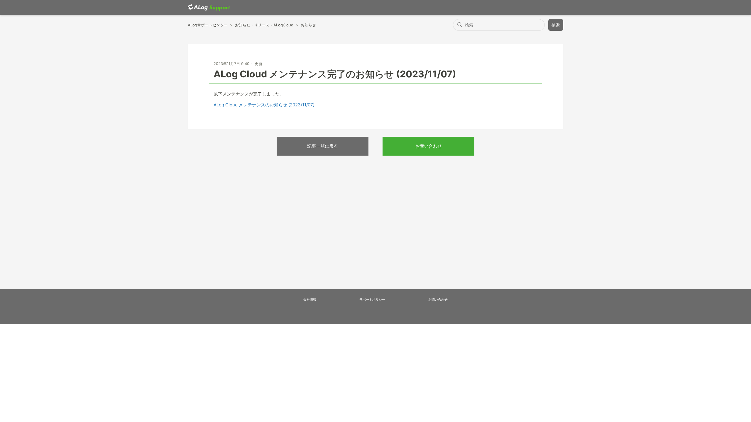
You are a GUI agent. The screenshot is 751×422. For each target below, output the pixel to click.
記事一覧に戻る (322, 146)
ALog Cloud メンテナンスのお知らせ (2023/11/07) (264, 105)
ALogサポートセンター (208, 25)
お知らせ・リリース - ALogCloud (264, 25)
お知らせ (308, 25)
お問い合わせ (428, 146)
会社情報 (309, 299)
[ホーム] (209, 7)
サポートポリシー (372, 299)
